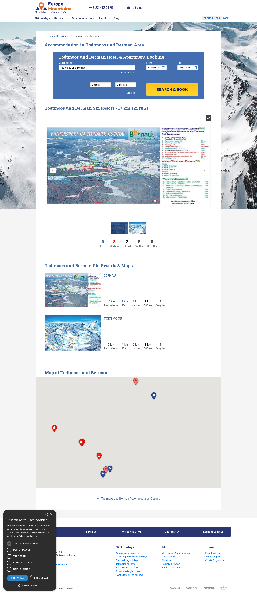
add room (130, 93)
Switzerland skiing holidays (129, 575)
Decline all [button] (41, 578)
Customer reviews (83, 18)
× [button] (51, 514)
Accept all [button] (17, 578)
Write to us (134, 8)
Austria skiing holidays (127, 553)
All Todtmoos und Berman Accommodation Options (128, 498)
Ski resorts (61, 18)
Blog (116, 18)
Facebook (191, 18)
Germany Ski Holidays (57, 36)
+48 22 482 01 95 (101, 8)
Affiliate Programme (214, 560)
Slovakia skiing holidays (128, 571)
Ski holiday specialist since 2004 (50, 12)
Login (226, 18)
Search (29, 18)
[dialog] (29, 550)
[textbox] (97, 67)
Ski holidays (42, 18)
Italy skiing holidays (125, 564)
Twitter (196, 18)
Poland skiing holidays (127, 567)
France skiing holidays (127, 560)
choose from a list (127, 72)
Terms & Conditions (172, 567)
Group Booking (212, 553)
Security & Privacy (171, 564)
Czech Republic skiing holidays (131, 556)
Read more (31, 535)
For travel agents (212, 556)
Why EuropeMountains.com (176, 553)
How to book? (169, 556)
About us (104, 18)
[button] (154, 396)
